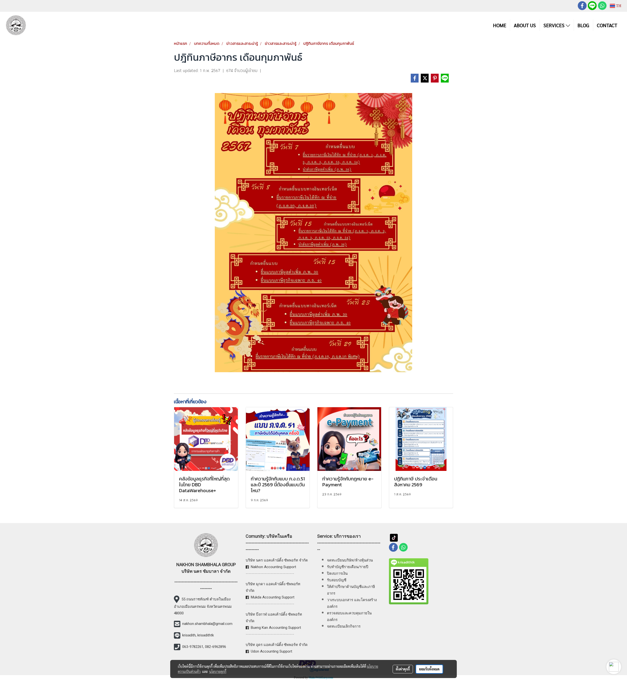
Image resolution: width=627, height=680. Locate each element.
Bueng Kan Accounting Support (276, 627)
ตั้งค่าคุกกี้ (403, 669)
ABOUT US (525, 25)
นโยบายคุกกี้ (217, 671)
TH (618, 6)
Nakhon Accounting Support (273, 567)
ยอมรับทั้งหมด (429, 669)
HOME (499, 25)
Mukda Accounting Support (272, 597)
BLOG (583, 25)
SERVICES (554, 25)
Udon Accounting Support (271, 651)
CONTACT (607, 25)
